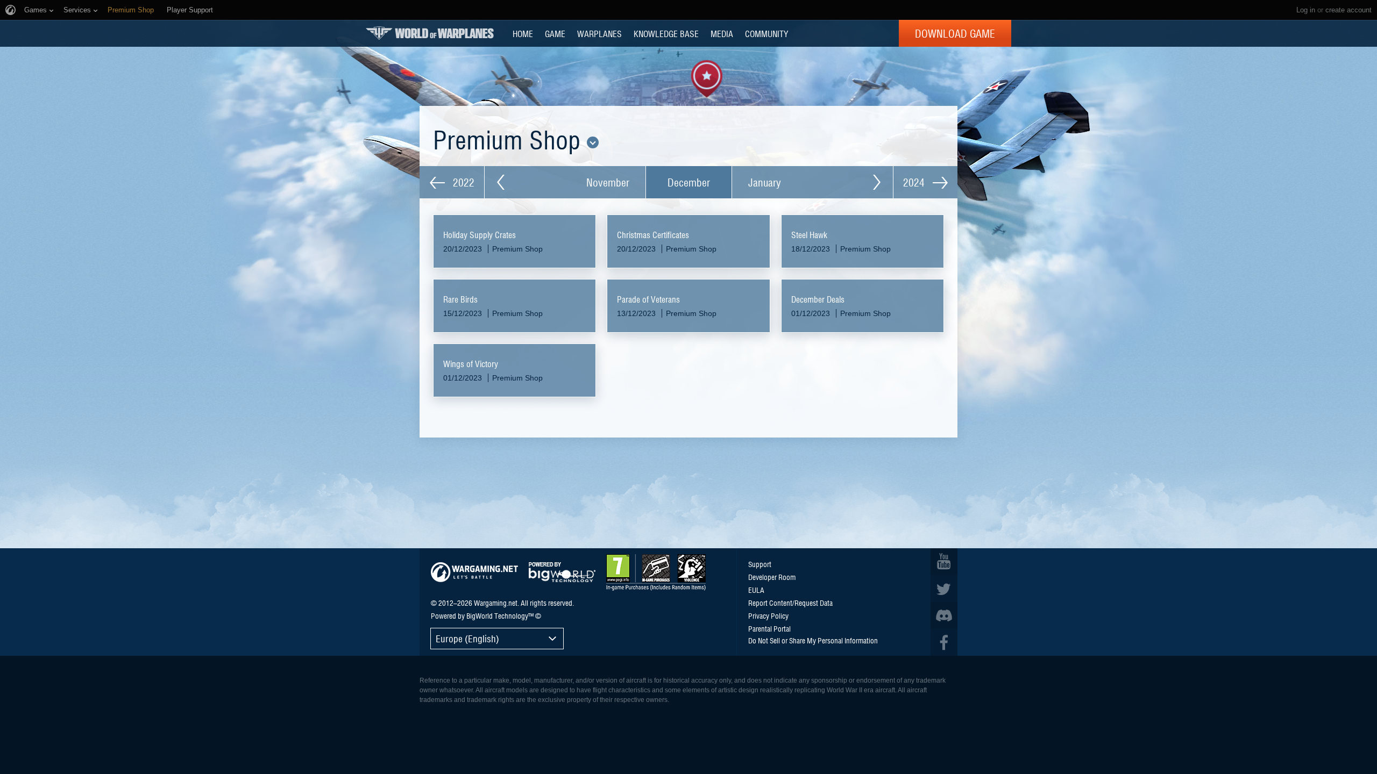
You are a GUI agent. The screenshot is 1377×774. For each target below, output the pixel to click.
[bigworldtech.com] (562, 572)
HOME (523, 33)
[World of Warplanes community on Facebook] (944, 642)
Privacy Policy (768, 615)
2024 (915, 182)
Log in (1305, 10)
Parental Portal (769, 628)
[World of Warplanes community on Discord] (944, 615)
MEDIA (722, 33)
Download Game (955, 33)
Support (759, 563)
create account (1348, 10)
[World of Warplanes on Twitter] (944, 588)
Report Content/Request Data (790, 602)
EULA (756, 589)
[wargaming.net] (474, 572)
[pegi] (656, 572)
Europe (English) (467, 638)
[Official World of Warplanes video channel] (944, 561)
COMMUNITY (766, 33)
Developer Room (772, 576)
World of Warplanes (430, 33)
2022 (462, 182)
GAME (555, 33)
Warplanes (599, 33)
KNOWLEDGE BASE (666, 33)
